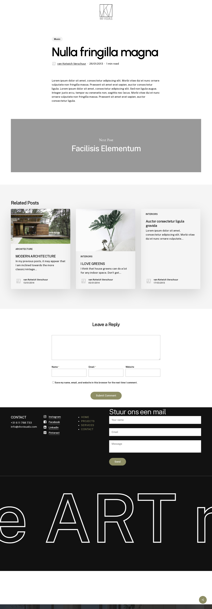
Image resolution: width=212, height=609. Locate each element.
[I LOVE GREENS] (105, 249)
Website (130, 367)
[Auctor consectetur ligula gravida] (171, 249)
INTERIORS (86, 256)
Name (55, 367)
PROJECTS (88, 421)
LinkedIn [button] (54, 427)
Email (92, 367)
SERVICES (87, 425)
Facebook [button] (54, 422)
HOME (85, 417)
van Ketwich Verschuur (71, 63)
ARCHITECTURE (24, 249)
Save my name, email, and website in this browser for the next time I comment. (96, 382)
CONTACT (87, 429)
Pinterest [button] (54, 432)
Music (57, 39)
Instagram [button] (55, 416)
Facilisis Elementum (106, 145)
